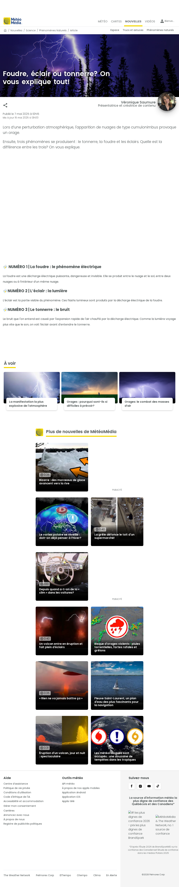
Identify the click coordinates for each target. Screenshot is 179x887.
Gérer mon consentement (19, 805)
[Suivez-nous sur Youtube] (149, 786)
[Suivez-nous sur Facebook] (131, 786)
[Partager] (5, 105)
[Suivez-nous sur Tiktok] (157, 786)
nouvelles (16, 30)
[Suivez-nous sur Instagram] (140, 786)
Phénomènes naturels (53, 30)
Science (31, 30)
